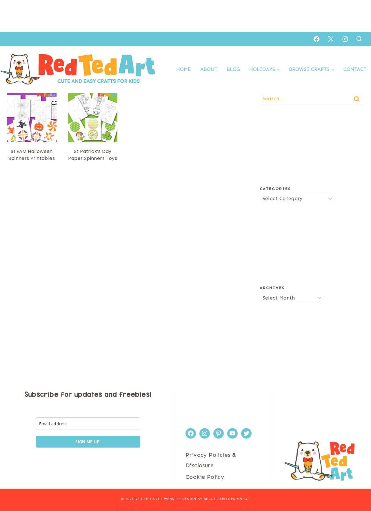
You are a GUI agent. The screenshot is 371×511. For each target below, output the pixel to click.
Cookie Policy (205, 476)
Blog (233, 69)
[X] (331, 39)
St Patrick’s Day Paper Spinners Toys (92, 155)
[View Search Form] (359, 39)
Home (183, 69)
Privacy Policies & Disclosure (211, 460)
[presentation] (32, 117)
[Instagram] (345, 39)
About (208, 69)
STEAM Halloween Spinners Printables (31, 155)
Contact (354, 69)
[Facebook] (316, 39)
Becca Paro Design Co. (227, 499)
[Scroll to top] (356, 488)
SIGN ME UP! (88, 441)
